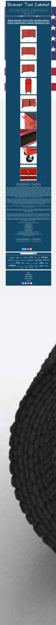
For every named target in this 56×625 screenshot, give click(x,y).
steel (41, 266)
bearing (22, 266)
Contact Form (28, 274)
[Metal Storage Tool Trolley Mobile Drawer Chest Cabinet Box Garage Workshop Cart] (28, 34)
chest (31, 257)
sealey (36, 266)
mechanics (12, 257)
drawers (11, 260)
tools (22, 263)
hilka (21, 257)
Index (28, 272)
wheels (46, 266)
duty (9, 263)
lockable (28, 263)
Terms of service (28, 278)
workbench (31, 267)
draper (22, 267)
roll (35, 257)
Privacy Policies (28, 276)
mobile (26, 267)
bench (17, 260)
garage (30, 260)
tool (18, 262)
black (36, 263)
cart (39, 257)
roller (41, 263)
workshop (38, 260)
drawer (46, 260)
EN (27, 280)
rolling (25, 257)
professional (23, 260)
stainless (26, 266)
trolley (31, 266)
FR (29, 280)
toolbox (12, 263)
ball (32, 263)
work (18, 266)
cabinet (12, 265)
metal (46, 263)
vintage (17, 257)
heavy (36, 267)
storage (44, 257)
